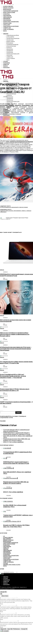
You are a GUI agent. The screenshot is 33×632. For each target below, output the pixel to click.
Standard (13, 597)
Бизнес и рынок (8, 7)
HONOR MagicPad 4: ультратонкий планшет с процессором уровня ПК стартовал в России (16, 275)
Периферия (6, 18)
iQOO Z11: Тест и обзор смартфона (13, 442)
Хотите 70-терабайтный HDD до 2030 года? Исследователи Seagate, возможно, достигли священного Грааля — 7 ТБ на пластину (13, 376)
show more (5, 596)
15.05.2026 (8, 520)
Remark (13, 605)
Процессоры (7, 23)
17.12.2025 (5, 324)
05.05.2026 (8, 530)
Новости (6, 64)
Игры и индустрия (9, 12)
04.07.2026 (5, 279)
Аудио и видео (8, 6)
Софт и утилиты (8, 29)
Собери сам (7, 27)
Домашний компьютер (10, 10)
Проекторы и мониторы (11, 21)
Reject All (3, 629)
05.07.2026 (8, 457)
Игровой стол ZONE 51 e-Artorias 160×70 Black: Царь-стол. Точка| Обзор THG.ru (16, 525)
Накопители (7, 15)
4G (4, 536)
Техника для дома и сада (12, 53)
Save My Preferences (14, 629)
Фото (5, 30)
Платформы (7, 20)
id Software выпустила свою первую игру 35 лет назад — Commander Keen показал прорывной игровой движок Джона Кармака (15, 348)
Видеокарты (7, 9)
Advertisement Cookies (7, 621)
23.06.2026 (8, 495)
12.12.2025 (5, 366)
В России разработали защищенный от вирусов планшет (14, 207)
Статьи (5, 61)
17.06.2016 (5, 96)
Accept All (3, 592)
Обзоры (5, 33)
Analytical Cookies (6, 613)
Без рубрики (7, 538)
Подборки (6, 62)
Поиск (1, 410)
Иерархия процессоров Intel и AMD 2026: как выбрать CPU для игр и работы (16, 439)
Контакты (6, 67)
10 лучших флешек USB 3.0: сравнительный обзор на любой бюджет (16, 430)
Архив (1, 572)
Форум (5, 66)
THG (4, 278)
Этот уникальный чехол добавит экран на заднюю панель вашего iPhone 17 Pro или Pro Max (16, 362)
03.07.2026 (8, 486)
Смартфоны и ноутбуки (11, 26)
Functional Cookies (6, 605)
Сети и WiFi (6, 24)
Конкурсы (6, 14)
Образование (7, 17)
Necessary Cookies (6, 597)
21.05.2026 (8, 510)
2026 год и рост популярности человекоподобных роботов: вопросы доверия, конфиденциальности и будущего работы (14, 334)
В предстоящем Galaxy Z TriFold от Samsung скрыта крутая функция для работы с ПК (14, 389)
